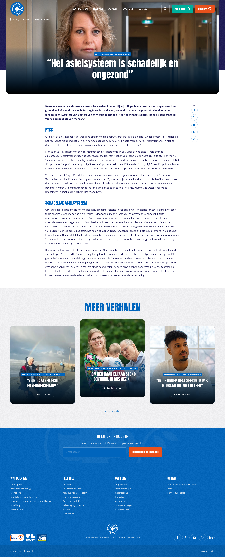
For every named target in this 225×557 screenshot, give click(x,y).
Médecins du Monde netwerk (127, 537)
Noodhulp (15, 505)
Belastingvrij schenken (74, 505)
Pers (169, 488)
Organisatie (121, 484)
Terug (15, 19)
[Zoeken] (165, 9)
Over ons (128, 8)
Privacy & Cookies (207, 551)
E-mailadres (73, 451)
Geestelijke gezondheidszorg (24, 497)
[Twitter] (194, 117)
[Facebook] (194, 110)
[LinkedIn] (194, 125)
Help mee (98, 8)
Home (22, 19)
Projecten (120, 497)
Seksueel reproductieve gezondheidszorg (30, 501)
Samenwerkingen (123, 505)
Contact (143, 8)
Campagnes (16, 484)
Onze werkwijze (123, 488)
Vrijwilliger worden (72, 488)
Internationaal (17, 509)
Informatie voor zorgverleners (182, 484)
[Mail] (194, 132)
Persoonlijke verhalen (42, 19)
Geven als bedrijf (71, 501)
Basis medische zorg (20, 488)
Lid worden (68, 513)
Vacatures (120, 501)
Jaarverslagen (122, 509)
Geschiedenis (121, 492)
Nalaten (67, 509)
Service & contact (176, 492)
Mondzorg (15, 492)
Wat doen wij (80, 8)
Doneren (67, 484)
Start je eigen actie (72, 497)
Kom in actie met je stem (75, 492)
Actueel (112, 8)
